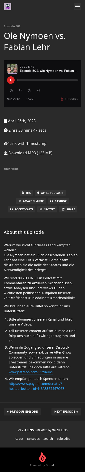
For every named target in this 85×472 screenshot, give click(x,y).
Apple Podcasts (52, 193)
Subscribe (63, 438)
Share (71, 209)
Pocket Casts (24, 209)
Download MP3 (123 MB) (30, 152)
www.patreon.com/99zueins (31, 372)
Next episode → (66, 412)
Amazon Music (33, 201)
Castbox (61, 201)
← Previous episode (22, 412)
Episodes (33, 438)
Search (48, 438)
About (19, 438)
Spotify (49, 209)
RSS (28, 193)
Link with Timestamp (27, 143)
